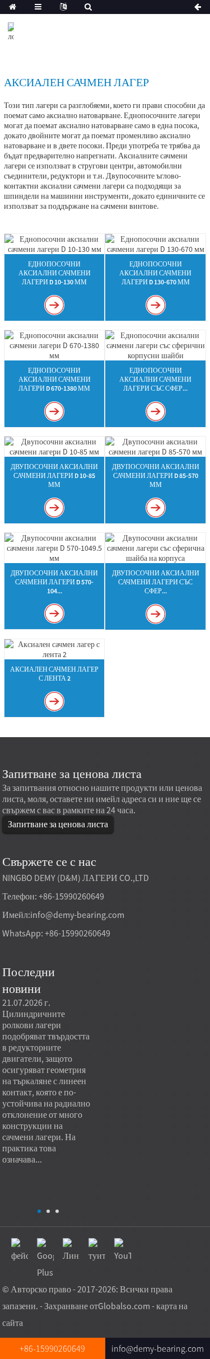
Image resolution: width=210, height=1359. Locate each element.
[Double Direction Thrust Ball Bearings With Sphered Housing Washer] (155, 547)
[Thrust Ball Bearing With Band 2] (54, 648)
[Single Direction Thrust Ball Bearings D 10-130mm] (54, 243)
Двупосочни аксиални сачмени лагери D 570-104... (54, 582)
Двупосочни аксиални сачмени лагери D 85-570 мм (155, 475)
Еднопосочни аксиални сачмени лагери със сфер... (155, 379)
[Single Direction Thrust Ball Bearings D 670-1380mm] (54, 344)
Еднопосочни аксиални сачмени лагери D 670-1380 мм (54, 379)
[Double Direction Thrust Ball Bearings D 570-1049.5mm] (54, 547)
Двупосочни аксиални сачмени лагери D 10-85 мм (54, 475)
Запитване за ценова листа (58, 824)
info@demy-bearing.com (77, 914)
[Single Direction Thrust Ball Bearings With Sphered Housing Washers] (155, 344)
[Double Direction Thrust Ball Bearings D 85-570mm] (155, 445)
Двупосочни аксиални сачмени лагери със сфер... (155, 582)
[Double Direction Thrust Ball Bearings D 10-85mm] (54, 445)
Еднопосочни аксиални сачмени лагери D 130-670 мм (155, 273)
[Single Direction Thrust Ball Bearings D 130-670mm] (155, 243)
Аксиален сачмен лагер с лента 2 (54, 673)
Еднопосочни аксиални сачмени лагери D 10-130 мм (54, 273)
